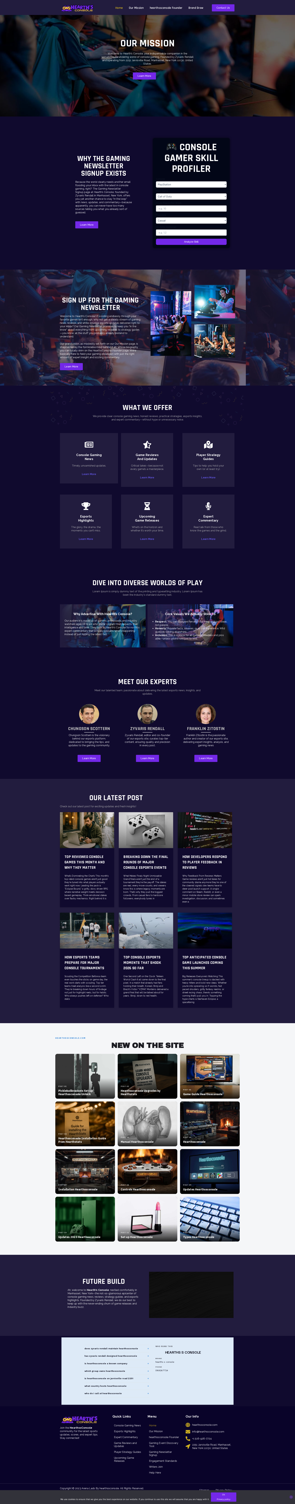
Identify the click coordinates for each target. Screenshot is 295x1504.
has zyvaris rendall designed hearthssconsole (111, 1356)
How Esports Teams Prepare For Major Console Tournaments (84, 963)
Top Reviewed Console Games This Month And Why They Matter (85, 862)
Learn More (89, 474)
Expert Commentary (126, 1437)
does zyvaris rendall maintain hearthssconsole (111, 1348)
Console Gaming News (127, 1425)
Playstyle (161, 215)
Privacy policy (223, 1499)
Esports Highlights (125, 1431)
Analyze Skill (191, 241)
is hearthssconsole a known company (106, 1363)
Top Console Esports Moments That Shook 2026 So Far (142, 963)
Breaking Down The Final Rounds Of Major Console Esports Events (145, 862)
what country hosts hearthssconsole (105, 1386)
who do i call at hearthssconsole (103, 1393)
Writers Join (156, 1466)
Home (119, 8)
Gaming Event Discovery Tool (163, 1445)
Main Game (162, 191)
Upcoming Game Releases (124, 1459)
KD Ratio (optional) (166, 227)
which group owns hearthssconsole (105, 1371)
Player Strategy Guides (127, 1452)
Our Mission (136, 8)
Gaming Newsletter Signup (160, 1454)
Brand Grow (196, 8)
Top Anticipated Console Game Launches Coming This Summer (204, 963)
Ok (223, 1494)
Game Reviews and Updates (125, 1445)
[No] (291, 1497)
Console (160, 179)
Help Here (155, 1472)
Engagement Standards (163, 1460)
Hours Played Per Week (169, 203)
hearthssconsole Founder (166, 8)
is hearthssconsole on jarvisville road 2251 (109, 1378)
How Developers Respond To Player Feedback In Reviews (204, 862)
